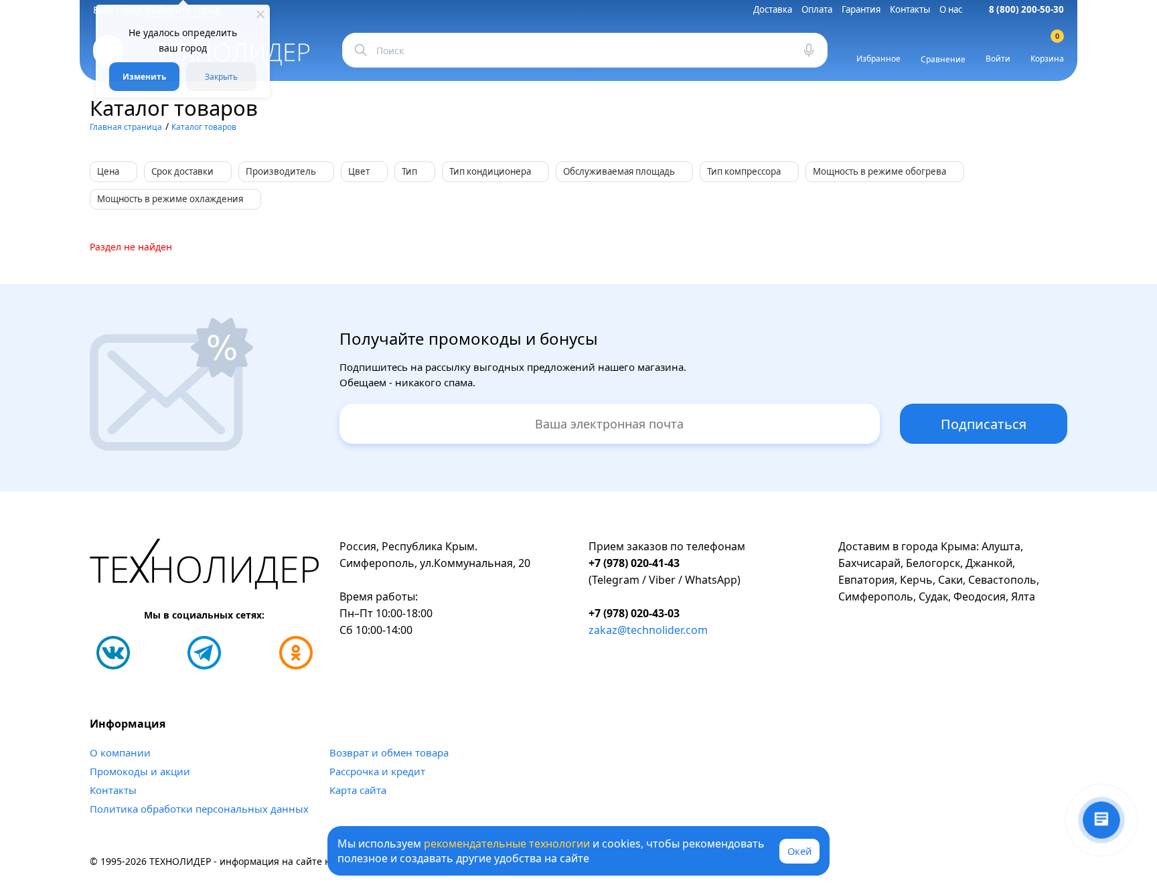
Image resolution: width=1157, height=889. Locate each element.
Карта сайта (357, 790)
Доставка (772, 9)
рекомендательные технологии (507, 843)
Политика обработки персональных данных (199, 808)
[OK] (296, 652)
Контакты (910, 9)
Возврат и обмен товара (389, 752)
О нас (950, 9)
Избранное (878, 58)
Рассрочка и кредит (377, 771)
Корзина (1047, 50)
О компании (120, 752)
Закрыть (221, 76)
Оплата (816, 9)
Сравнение (943, 59)
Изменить (144, 76)
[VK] (113, 652)
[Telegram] (204, 652)
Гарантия (861, 9)
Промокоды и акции (140, 771)
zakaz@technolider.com (648, 630)
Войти (998, 58)
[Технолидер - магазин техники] (204, 566)
